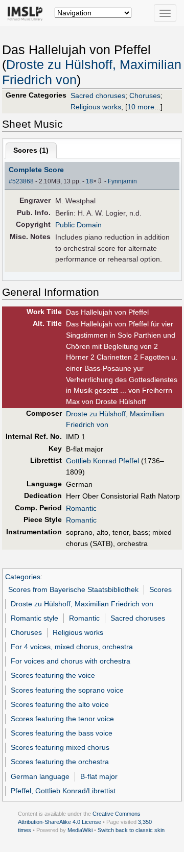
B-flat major (99, 776)
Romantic (81, 508)
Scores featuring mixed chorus (60, 747)
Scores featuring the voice (53, 675)
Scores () (31, 150)
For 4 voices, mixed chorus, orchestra (72, 647)
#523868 (21, 181)
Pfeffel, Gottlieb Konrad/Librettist (63, 791)
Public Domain (78, 225)
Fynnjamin (122, 181)
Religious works (96, 107)
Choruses (144, 95)
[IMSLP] (27, 13)
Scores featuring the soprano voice (67, 690)
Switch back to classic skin (131, 830)
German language (40, 776)
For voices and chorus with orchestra (70, 661)
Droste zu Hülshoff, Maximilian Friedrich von (82, 604)
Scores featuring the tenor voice (62, 719)
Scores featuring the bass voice (61, 733)
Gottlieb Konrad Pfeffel (102, 461)
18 (89, 181)
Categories (22, 577)
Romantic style (34, 618)
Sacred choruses (98, 95)
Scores (160, 589)
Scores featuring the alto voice (60, 704)
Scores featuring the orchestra (60, 762)
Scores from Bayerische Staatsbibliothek (73, 589)
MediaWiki (80, 830)
